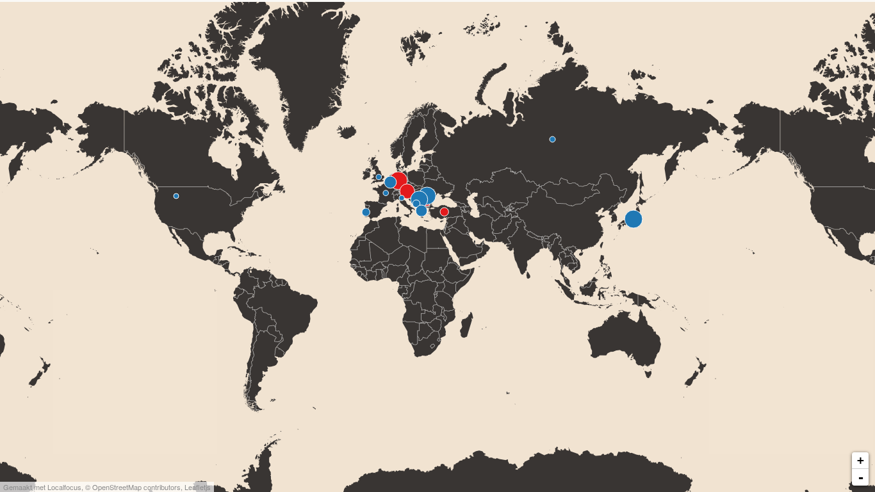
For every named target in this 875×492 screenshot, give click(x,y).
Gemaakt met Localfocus (42, 487)
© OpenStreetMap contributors (133, 487)
